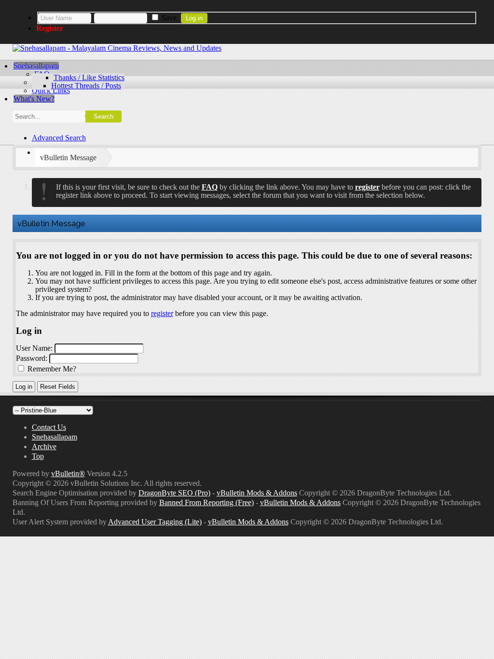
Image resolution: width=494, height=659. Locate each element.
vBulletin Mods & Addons (257, 493)
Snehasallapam (36, 66)
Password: (31, 358)
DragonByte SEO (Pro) (174, 493)
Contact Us (49, 427)
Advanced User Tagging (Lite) (155, 522)
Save (168, 18)
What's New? (34, 99)
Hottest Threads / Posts (86, 86)
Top (38, 456)
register (162, 313)
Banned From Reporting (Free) (206, 502)
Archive (44, 446)
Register (49, 28)
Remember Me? (51, 369)
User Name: (34, 348)
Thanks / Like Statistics (89, 77)
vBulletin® (68, 473)
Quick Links (51, 90)
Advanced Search (59, 138)
